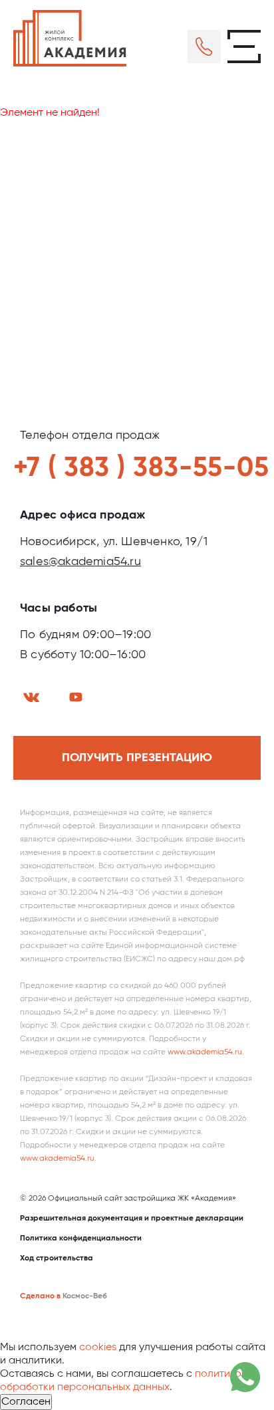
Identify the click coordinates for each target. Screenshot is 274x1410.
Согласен (26, 1402)
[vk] (31, 697)
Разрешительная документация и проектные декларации (131, 1219)
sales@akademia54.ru (80, 562)
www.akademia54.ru (205, 1052)
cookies (97, 1347)
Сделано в (40, 1296)
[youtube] (75, 697)
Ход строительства (56, 1258)
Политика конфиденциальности (81, 1238)
